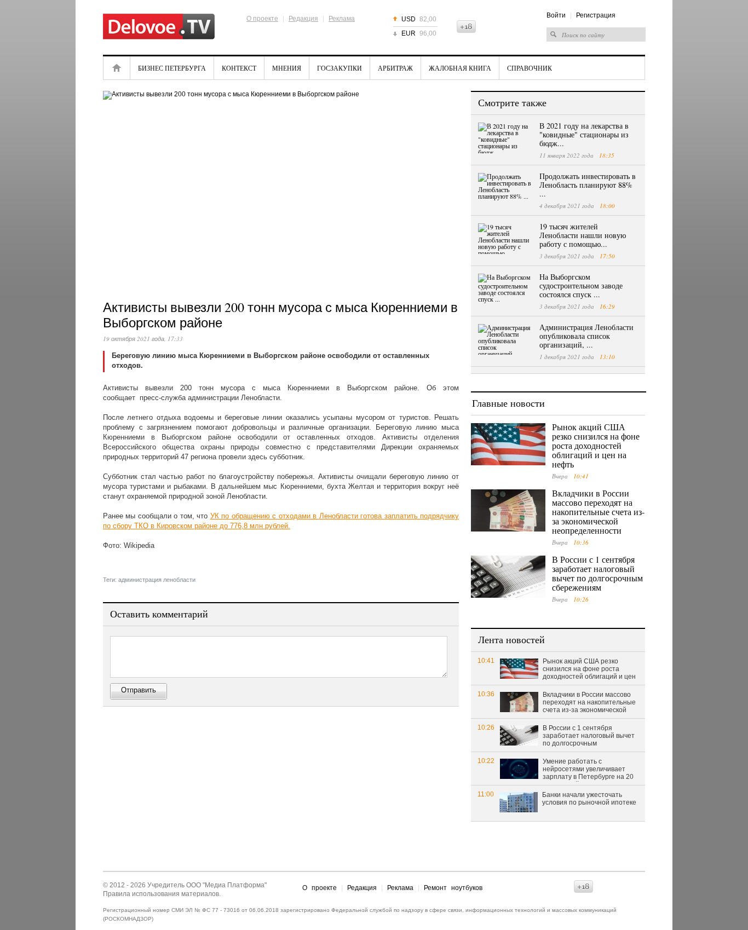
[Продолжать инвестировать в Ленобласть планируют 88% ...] (505, 188)
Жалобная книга (460, 67)
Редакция (303, 18)
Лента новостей (511, 639)
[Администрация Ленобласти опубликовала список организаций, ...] (505, 339)
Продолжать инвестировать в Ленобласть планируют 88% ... (587, 185)
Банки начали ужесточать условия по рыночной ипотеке (589, 798)
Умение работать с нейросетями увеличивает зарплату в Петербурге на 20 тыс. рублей (588, 770)
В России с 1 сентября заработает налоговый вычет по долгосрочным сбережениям (597, 573)
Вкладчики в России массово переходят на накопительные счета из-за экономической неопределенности (598, 511)
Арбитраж (395, 67)
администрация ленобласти (156, 579)
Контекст (239, 67)
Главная (117, 67)
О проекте (262, 18)
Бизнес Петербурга (172, 67)
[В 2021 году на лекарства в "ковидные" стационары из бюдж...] (505, 138)
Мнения (286, 67)
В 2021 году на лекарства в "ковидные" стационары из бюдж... (584, 134)
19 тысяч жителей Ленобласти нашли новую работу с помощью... (582, 235)
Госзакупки (339, 67)
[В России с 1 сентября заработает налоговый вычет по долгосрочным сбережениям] (508, 577)
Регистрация (595, 15)
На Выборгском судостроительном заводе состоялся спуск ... (581, 285)
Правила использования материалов (161, 894)
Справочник (529, 67)
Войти (556, 15)
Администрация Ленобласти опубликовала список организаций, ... (586, 336)
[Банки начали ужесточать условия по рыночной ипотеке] (518, 801)
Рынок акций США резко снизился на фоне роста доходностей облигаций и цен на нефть (596, 445)
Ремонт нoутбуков (453, 888)
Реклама (342, 18)
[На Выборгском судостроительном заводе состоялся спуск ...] (505, 289)
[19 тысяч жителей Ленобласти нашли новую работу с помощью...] (505, 238)
